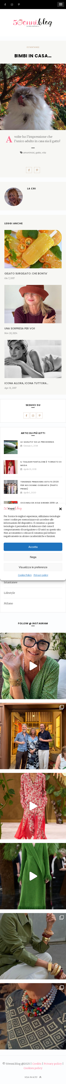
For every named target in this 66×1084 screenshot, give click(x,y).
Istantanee (33, 47)
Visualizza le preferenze (33, 567)
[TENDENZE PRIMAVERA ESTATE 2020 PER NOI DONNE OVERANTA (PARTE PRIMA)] (12, 487)
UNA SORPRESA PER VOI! (19, 328)
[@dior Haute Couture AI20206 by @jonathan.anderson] (33, 876)
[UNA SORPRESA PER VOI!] (33, 304)
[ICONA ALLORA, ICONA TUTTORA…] (33, 359)
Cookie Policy (25, 575)
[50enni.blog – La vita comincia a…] (33, 20)
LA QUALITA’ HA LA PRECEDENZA (37, 441)
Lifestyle (9, 593)
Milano (8, 603)
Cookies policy (33, 1068)
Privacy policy (41, 575)
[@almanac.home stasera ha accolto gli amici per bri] (33, 736)
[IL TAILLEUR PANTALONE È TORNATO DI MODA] (12, 467)
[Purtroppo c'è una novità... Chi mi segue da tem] (33, 666)
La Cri (31, 188)
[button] (60, 509)
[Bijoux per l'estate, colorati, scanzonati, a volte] (33, 1016)
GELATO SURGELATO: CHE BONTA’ (25, 273)
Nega (33, 557)
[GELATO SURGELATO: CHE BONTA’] (33, 249)
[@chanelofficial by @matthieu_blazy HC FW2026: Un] (33, 806)
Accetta (33, 547)
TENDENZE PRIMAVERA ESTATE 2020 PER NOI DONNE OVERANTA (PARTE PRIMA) (39, 485)
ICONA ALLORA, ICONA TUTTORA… (26, 383)
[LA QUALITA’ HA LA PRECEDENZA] (12, 447)
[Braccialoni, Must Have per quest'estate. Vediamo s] (33, 946)
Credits (36, 1063)
